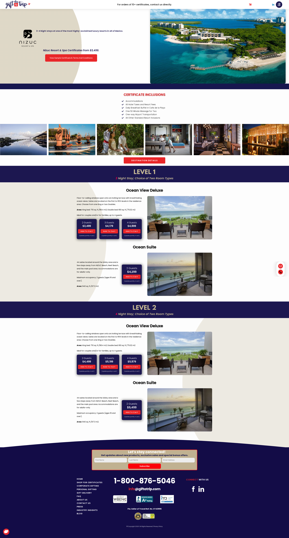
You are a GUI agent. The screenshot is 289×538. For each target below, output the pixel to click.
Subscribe (145, 466)
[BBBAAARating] (144, 496)
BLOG (80, 513)
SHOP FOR (82, 482)
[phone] (280, 272)
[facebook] (193, 489)
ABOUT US (82, 499)
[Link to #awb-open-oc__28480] (279, 4)
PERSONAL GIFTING (87, 489)
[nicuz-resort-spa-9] (120, 125)
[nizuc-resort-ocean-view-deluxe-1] (179, 218)
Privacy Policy (158, 526)
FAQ (79, 496)
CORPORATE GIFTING (88, 486)
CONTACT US (84, 503)
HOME (80, 479)
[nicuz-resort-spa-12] (265, 125)
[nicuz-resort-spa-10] (168, 125)
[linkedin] (273, 5)
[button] (1, 139)
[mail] (280, 266)
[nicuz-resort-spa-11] (217, 125)
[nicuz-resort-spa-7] (23, 125)
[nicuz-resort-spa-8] (72, 125)
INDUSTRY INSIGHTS (87, 510)
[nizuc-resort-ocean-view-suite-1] (179, 274)
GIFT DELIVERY (84, 493)
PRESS (80, 506)
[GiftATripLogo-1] (18, 1)
